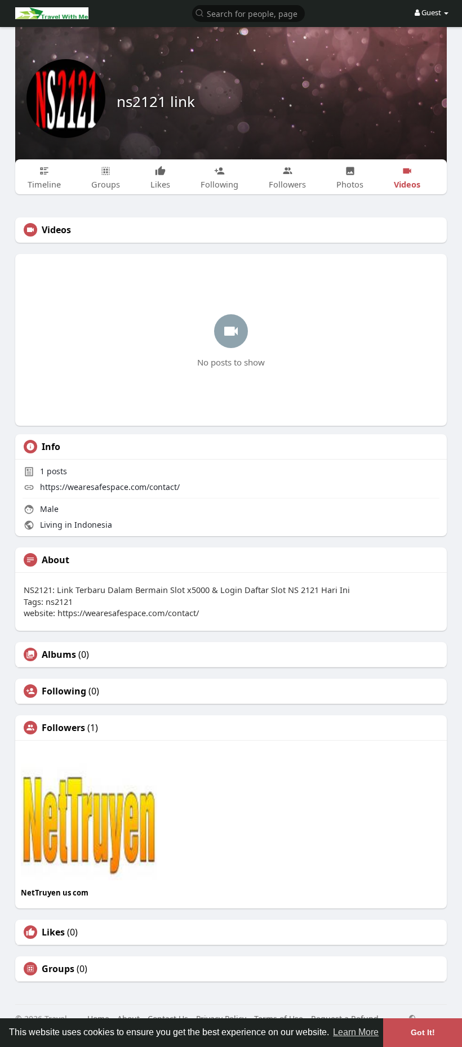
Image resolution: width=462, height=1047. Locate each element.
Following (64, 691)
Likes (53, 932)
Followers (63, 727)
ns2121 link (156, 101)
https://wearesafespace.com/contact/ (110, 487)
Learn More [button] (356, 1032)
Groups (58, 968)
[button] (248, 12)
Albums (59, 654)
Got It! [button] (423, 1032)
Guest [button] (431, 12)
